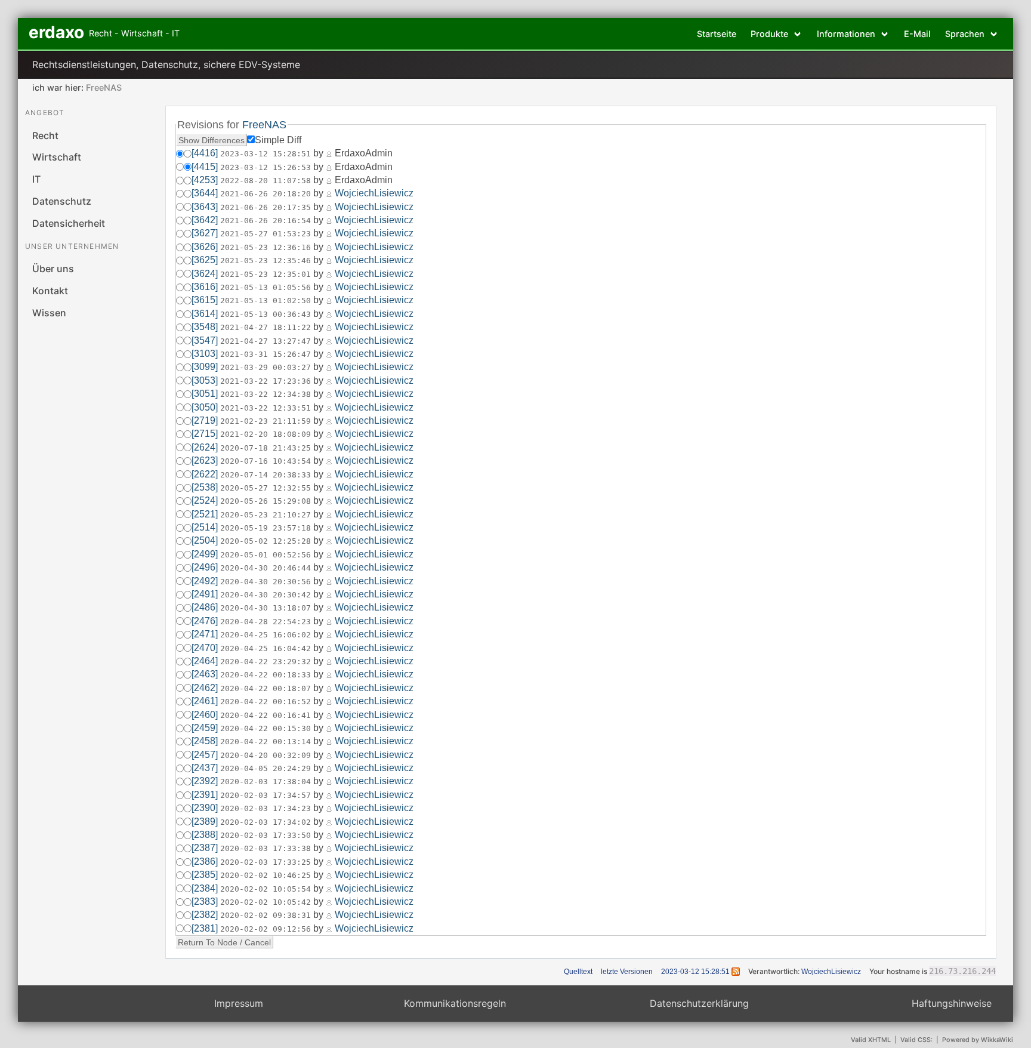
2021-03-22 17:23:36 (265, 381)
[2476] (205, 621)
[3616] (205, 287)
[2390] (205, 808)
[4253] (205, 180)
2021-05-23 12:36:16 (265, 247)
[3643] (205, 207)
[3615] (205, 300)
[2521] (205, 514)
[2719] (205, 420)
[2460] (205, 715)
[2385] (205, 875)
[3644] (205, 193)
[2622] (205, 474)
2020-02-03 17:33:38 (265, 848)
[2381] (205, 928)
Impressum (238, 1003)
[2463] (205, 674)
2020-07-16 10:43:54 (265, 461)
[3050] (205, 407)
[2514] (205, 527)
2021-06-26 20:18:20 (265, 193)
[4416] (205, 153)
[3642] (205, 220)
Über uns (53, 269)
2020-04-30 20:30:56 (265, 581)
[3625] (205, 260)
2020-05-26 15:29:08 (265, 501)
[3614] (205, 314)
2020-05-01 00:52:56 (265, 554)
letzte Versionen (627, 971)
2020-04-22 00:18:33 (265, 674)
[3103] (205, 354)
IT (36, 179)
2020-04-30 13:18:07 (265, 607)
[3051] (205, 394)
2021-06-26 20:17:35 (265, 207)
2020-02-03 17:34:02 (265, 822)
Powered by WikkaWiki (977, 1040)
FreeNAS (104, 87)
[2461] (205, 701)
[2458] (205, 741)
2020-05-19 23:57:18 (265, 527)
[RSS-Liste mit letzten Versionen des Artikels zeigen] (735, 971)
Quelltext (578, 971)
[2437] (205, 768)
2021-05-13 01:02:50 (265, 300)
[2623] (205, 460)
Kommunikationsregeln (455, 1003)
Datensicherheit (68, 223)
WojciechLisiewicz (374, 193)
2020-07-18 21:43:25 (265, 447)
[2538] (205, 487)
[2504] (205, 540)
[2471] (205, 634)
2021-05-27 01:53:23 (265, 233)
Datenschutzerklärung (699, 1003)
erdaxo (56, 32)
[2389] (205, 821)
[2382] (205, 915)
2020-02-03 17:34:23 (265, 808)
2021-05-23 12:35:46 (265, 260)
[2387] (205, 848)
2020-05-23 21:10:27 (265, 514)
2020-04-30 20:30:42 (265, 594)
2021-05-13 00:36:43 (265, 314)
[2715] (205, 434)
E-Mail (917, 34)
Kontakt (50, 291)
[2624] (205, 447)
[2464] (205, 661)
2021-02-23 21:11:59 (265, 421)
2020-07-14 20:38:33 (265, 474)
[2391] (205, 795)
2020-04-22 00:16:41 (265, 715)
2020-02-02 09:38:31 (265, 915)
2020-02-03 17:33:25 (265, 862)
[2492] (205, 581)
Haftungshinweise (952, 1003)
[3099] (205, 367)
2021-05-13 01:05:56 (265, 287)
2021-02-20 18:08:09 (265, 434)
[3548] (205, 327)
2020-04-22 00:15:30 (265, 728)
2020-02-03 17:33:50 (265, 835)
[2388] (205, 835)
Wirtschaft (56, 157)
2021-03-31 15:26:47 (265, 354)
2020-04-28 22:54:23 (265, 621)
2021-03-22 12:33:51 (265, 407)
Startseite (716, 34)
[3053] (205, 380)
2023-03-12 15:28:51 (265, 153)
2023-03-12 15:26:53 (265, 167)
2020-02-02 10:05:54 (265, 888)
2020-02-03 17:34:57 (265, 795)
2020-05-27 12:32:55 (265, 487)
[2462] (205, 688)
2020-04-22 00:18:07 (265, 688)
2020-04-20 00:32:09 (265, 755)
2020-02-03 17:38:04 (265, 781)
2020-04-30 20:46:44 (265, 567)
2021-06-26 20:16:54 (265, 220)
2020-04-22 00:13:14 (265, 741)
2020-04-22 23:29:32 (265, 661)
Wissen (49, 313)
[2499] (205, 554)
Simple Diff (278, 140)
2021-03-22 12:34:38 (265, 394)
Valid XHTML (871, 1040)
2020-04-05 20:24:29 (265, 768)
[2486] (205, 607)
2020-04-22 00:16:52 (265, 701)
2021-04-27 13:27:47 (265, 341)
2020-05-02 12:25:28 (265, 541)
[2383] (205, 901)
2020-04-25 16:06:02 (265, 634)
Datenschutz (61, 201)
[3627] (205, 233)
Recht (45, 135)
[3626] (205, 247)
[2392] (205, 781)
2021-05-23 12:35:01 (265, 274)
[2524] (205, 500)
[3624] (205, 274)
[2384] (205, 888)
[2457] (205, 755)
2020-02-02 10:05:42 (265, 902)
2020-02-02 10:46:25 (265, 875)
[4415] (205, 167)
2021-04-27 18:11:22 (265, 327)
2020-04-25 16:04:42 (265, 648)
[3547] (205, 340)
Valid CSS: (916, 1040)
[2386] (205, 861)
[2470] (205, 648)
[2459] (205, 728)
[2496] (205, 567)
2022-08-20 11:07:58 (265, 180)
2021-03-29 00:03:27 (265, 367)
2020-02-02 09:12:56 (265, 928)
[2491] (205, 594)
